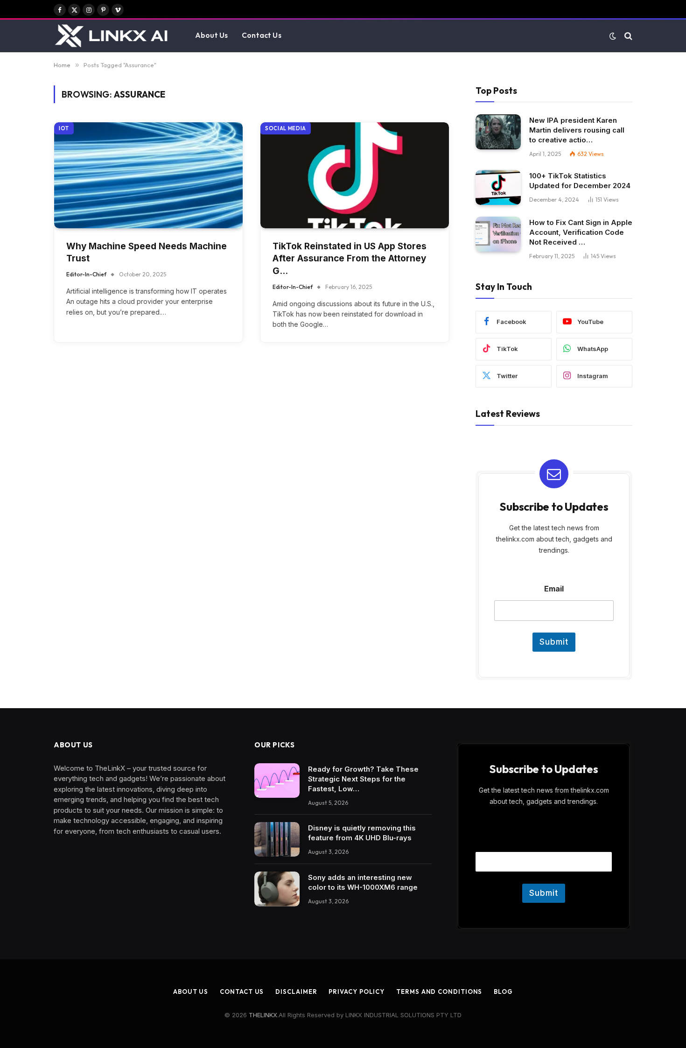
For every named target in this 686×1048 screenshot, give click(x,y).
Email (554, 588)
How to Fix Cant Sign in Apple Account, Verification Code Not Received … (580, 232)
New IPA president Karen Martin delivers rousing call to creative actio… (576, 130)
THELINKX (263, 1015)
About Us (211, 35)
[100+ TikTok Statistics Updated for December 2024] (498, 187)
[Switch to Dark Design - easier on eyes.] (612, 36)
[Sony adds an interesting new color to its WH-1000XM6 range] (277, 889)
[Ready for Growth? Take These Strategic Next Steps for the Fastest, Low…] (277, 780)
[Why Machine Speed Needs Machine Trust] (148, 175)
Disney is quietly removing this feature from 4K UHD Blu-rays (362, 832)
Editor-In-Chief (86, 274)
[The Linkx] (113, 36)
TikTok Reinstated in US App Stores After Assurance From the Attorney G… (350, 258)
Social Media (285, 128)
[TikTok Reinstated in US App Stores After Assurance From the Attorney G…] (354, 175)
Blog (503, 991)
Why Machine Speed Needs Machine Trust (146, 252)
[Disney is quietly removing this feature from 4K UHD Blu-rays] (277, 839)
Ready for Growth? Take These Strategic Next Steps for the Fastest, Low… (363, 779)
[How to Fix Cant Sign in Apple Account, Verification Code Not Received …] (498, 234)
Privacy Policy (357, 991)
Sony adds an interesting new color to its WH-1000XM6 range (363, 882)
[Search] (627, 35)
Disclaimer (296, 991)
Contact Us (261, 35)
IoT (64, 128)
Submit (553, 642)
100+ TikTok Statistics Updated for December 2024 (579, 180)
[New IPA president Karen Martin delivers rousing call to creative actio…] (498, 131)
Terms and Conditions (439, 991)
